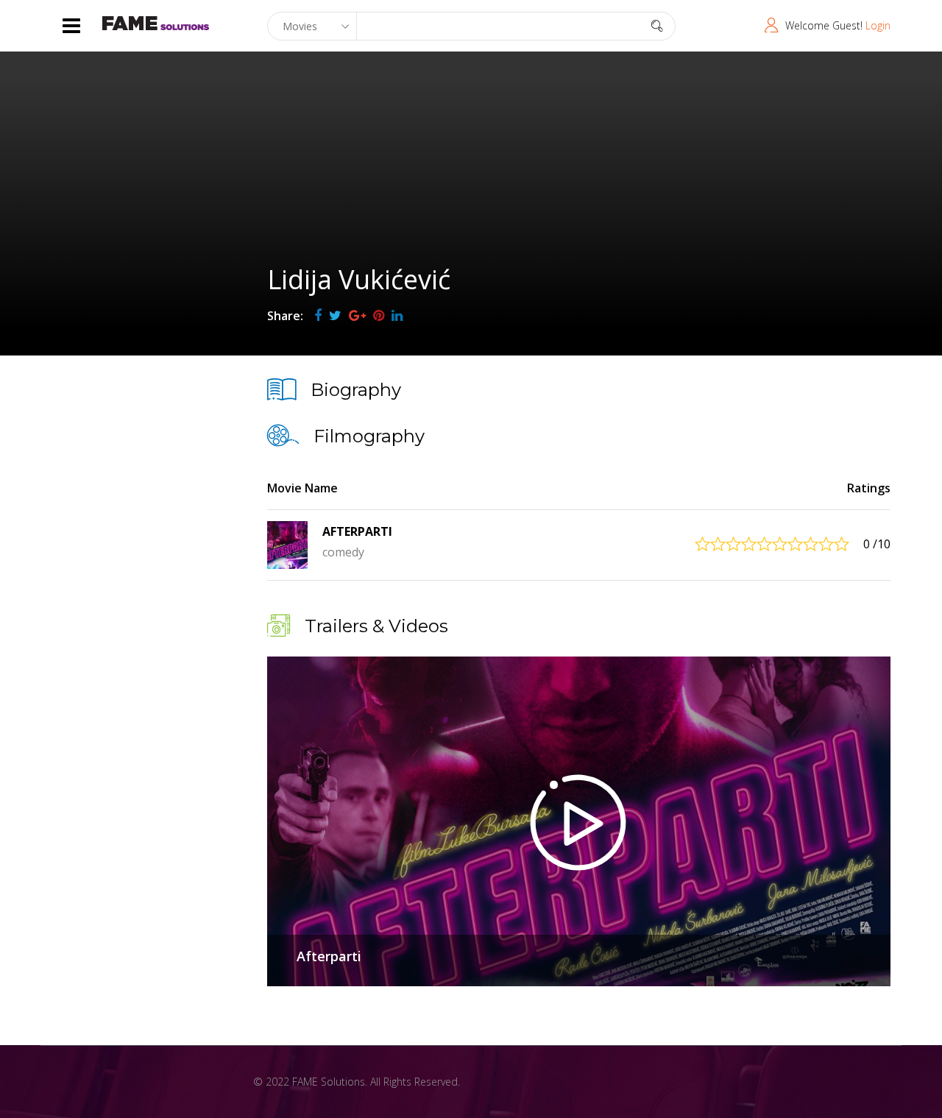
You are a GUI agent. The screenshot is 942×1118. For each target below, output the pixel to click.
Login (877, 25)
